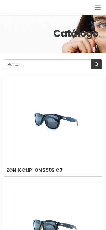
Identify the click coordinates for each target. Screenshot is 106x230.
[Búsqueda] (96, 64)
